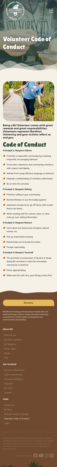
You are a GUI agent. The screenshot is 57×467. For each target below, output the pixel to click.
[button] (51, 10)
